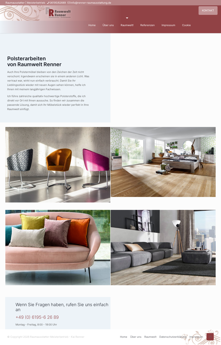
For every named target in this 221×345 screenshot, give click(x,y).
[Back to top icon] (210, 336)
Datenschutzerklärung (172, 336)
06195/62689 (58, 2)
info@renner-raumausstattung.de (90, 2)
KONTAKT (208, 10)
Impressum (196, 336)
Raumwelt (150, 336)
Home (123, 336)
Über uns (135, 336)
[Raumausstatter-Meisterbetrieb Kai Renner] (58, 11)
